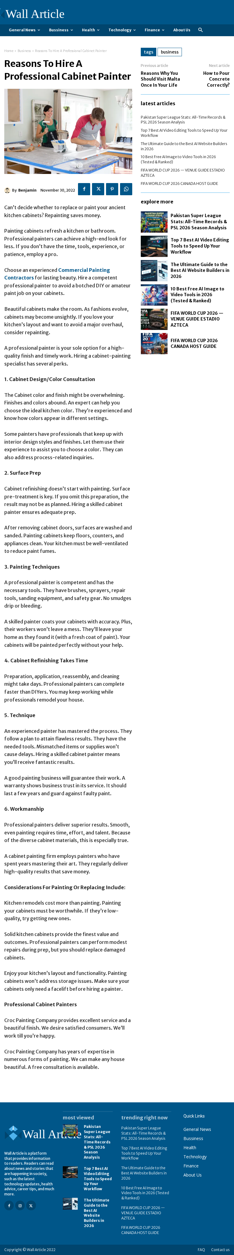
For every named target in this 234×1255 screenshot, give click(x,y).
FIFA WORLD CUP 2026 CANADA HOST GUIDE (179, 183)
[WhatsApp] (126, 189)
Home (8, 51)
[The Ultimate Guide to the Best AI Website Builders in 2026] (154, 270)
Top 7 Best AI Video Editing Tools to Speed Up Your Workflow (200, 246)
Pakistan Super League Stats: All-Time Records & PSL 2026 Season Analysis (183, 120)
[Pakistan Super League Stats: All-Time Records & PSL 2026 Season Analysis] (154, 222)
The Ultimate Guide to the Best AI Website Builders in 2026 (200, 270)
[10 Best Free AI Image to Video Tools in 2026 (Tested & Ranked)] (154, 295)
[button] (200, 30)
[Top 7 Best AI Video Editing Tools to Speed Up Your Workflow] (154, 246)
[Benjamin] (8, 190)
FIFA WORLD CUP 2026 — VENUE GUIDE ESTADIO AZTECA (197, 319)
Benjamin (27, 190)
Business (24, 51)
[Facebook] (84, 189)
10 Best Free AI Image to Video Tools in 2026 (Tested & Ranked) (197, 294)
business (170, 52)
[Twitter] (98, 189)
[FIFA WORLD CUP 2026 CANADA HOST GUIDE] (154, 343)
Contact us (220, 1249)
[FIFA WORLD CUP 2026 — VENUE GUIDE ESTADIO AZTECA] (154, 319)
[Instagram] (20, 1205)
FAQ (201, 1249)
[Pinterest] (112, 189)
